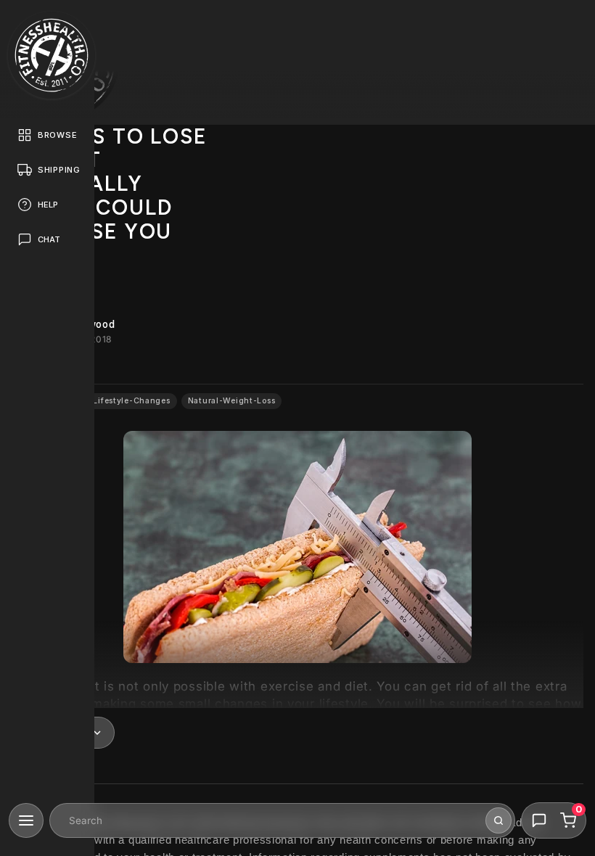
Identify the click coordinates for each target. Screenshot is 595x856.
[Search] (498, 820)
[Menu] (26, 820)
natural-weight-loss (232, 401)
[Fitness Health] (51, 55)
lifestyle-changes (131, 401)
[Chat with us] (539, 820)
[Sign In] (570, 25)
